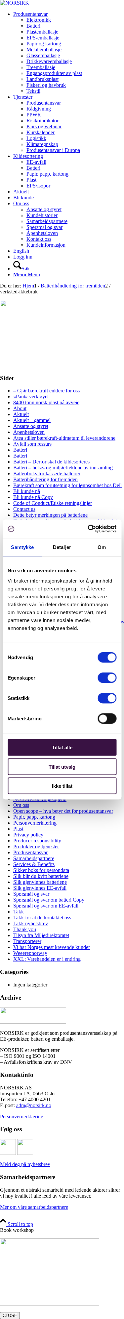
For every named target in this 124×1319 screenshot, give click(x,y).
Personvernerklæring (35, 823)
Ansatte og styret (30, 426)
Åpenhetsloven (29, 432)
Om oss (21, 805)
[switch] (107, 678)
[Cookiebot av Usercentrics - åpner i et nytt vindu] (88, 529)
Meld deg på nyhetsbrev (25, 1164)
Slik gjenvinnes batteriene (40, 882)
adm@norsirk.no (33, 1105)
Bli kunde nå (26, 491)
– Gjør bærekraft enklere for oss (46, 390)
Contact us (24, 509)
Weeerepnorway (30, 953)
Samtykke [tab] (22, 547)
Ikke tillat (62, 786)
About (19, 408)
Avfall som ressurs (32, 444)
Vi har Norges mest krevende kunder (51, 947)
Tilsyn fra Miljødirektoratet (41, 935)
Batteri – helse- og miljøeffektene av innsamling (63, 467)
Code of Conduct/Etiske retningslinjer (52, 503)
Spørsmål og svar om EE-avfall (45, 905)
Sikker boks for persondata (41, 870)
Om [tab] (102, 547)
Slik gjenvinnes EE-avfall (39, 888)
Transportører (27, 941)
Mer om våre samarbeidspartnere (34, 1207)
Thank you (24, 929)
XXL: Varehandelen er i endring (47, 959)
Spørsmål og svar (31, 894)
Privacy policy (28, 834)
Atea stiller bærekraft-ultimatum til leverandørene (64, 438)
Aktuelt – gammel (32, 420)
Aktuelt (21, 414)
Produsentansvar (30, 852)
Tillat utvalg (62, 766)
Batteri (20, 450)
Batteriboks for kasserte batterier (46, 473)
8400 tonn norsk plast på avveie (46, 402)
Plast (18, 829)
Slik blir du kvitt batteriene (40, 876)
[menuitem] (68, 52)
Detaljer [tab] (62, 547)
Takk (18, 911)
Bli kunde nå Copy (33, 497)
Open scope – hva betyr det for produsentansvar (63, 811)
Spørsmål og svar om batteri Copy (48, 900)
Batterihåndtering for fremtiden (45, 479)
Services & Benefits (34, 864)
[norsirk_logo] (14, 3)
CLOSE (10, 1315)
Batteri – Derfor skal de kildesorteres (51, 461)
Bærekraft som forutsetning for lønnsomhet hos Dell (67, 485)
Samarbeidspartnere (33, 858)
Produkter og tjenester (36, 846)
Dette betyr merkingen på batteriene (50, 515)
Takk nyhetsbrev (30, 923)
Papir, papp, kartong (34, 817)
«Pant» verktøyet (31, 396)
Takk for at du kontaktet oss (42, 917)
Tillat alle (62, 747)
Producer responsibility (37, 840)
